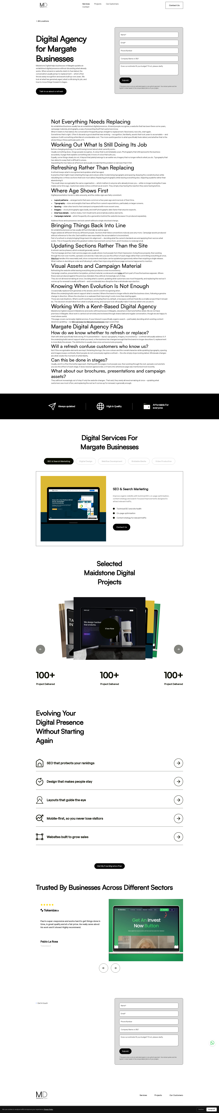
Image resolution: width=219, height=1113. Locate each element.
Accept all (211, 1109)
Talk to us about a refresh (51, 91)
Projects (97, 4)
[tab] (59, 461)
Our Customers (112, 4)
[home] (43, 5)
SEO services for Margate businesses (88, 322)
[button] (40, 649)
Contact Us (174, 5)
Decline (201, 1109)
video (120, 273)
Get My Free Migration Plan (109, 866)
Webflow (55, 258)
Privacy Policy (48, 1109)
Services (86, 4)
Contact (85, 7)
